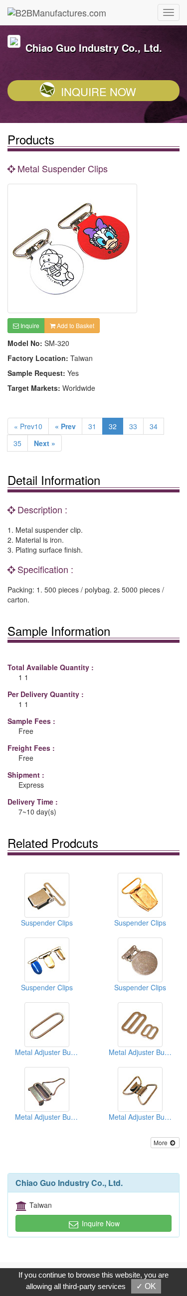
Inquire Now (98, 91)
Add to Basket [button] (74, 325)
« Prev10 (28, 426)
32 (113, 426)
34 (154, 426)
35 (17, 443)
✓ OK (146, 1286)
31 (92, 426)
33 (133, 426)
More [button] (161, 1142)
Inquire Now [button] (100, 1223)
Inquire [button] (29, 325)
